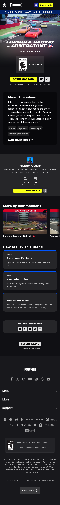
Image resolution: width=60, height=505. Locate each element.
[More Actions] (45, 191)
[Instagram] (40, 329)
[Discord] (30, 329)
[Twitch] (35, 329)
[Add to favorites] (41, 79)
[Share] (47, 79)
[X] (25, 329)
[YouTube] (20, 329)
